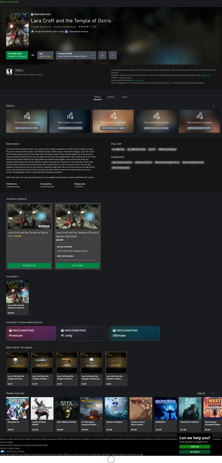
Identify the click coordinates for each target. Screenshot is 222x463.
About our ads (137, 454)
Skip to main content (9, 1)
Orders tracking (214, 438)
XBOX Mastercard (16, 445)
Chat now (195, 446)
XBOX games (19, 438)
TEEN (18, 70)
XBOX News (63, 438)
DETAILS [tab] (97, 97)
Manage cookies (71, 454)
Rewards (4, 445)
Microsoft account (169, 438)
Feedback (86, 438)
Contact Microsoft (39, 454)
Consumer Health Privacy (11, 454)
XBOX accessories (49, 438)
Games (27, 445)
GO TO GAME (77, 265)
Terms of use (84, 454)
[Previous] (208, 106)
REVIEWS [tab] (111, 97)
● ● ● (113, 55)
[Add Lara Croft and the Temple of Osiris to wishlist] (102, 55)
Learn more (206, 75)
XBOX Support (75, 438)
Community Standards (101, 438)
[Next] (213, 106)
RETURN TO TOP (29, 265)
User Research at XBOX (150, 438)
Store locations (6, 441)
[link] (17, 297)
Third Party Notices (109, 454)
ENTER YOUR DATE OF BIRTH (26, 128)
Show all (201, 393)
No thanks (195, 452)
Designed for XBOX (39, 445)
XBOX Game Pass (33, 438)
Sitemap (26, 454)
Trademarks (95, 454)
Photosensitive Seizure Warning (125, 438)
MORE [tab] (124, 97)
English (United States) (10, 448)
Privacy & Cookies (55, 454)
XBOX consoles (6, 438)
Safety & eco (124, 454)
